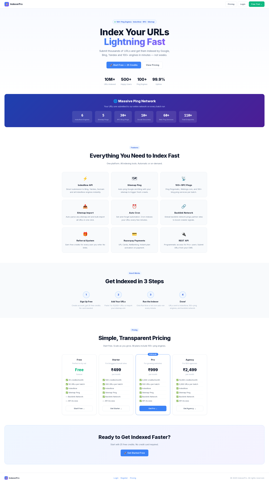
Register (124, 478)
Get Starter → (116, 408)
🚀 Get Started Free (134, 453)
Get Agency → (189, 408)
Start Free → (79, 408)
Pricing (231, 4)
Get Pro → (153, 408)
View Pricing (152, 65)
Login (242, 4)
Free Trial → (256, 4)
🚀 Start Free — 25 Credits (124, 65)
